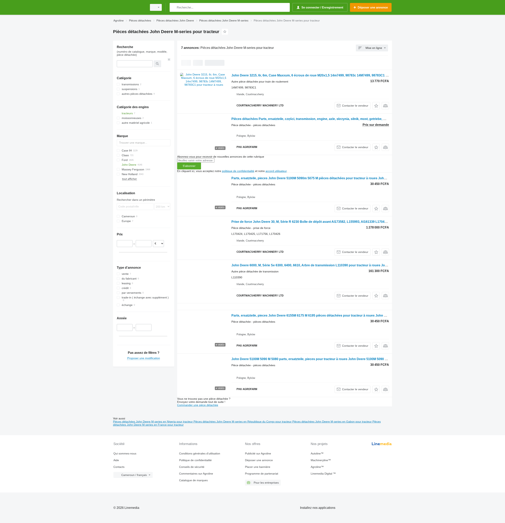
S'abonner (189, 165)
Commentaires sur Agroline (196, 473)
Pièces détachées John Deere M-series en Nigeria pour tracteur (153, 421)
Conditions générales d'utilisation (199, 453)
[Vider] (169, 59)
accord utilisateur (276, 171)
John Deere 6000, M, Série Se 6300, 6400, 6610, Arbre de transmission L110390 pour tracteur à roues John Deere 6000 (318, 265)
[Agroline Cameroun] (129, 7)
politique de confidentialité (238, 171)
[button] (376, 105)
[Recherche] (173, 7)
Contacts (118, 466)
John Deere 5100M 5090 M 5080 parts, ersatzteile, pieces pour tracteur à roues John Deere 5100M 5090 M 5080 (313, 359)
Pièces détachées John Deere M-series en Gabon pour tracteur (332, 421)
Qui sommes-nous (124, 453)
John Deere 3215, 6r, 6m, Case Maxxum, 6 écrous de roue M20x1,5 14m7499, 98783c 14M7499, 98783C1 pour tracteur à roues (324, 75)
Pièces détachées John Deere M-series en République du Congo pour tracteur (243, 421)
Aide (116, 460)
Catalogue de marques (193, 480)
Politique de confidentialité (195, 460)
